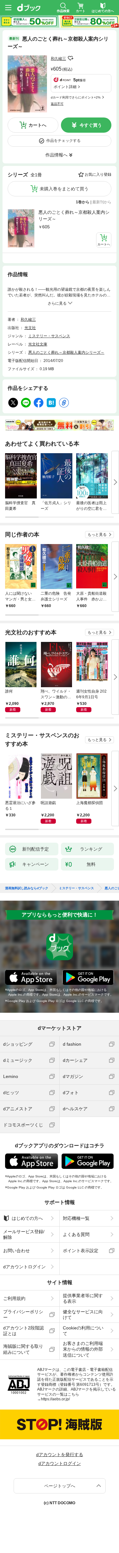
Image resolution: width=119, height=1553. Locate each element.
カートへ (37, 125)
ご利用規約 (14, 1298)
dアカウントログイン (24, 1266)
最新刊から (101, 202)
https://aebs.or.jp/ (55, 1399)
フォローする (70, 58)
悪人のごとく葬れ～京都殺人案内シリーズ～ (73, 215)
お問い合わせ (16, 1250)
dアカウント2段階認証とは (23, 1330)
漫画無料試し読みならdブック (26, 888)
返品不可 (57, 103)
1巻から (82, 202)
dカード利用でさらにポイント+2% (76, 97)
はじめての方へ (27, 1218)
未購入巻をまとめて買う (64, 188)
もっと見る (97, 534)
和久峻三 (58, 58)
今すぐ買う (91, 125)
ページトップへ (59, 1485)
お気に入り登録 (98, 174)
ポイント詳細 (65, 87)
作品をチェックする (63, 140)
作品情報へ (56, 154)
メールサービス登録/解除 (23, 1234)
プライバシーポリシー (23, 1314)
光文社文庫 (37, 344)
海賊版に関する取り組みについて (23, 1349)
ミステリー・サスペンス (49, 336)
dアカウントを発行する (59, 1454)
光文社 (30, 328)
